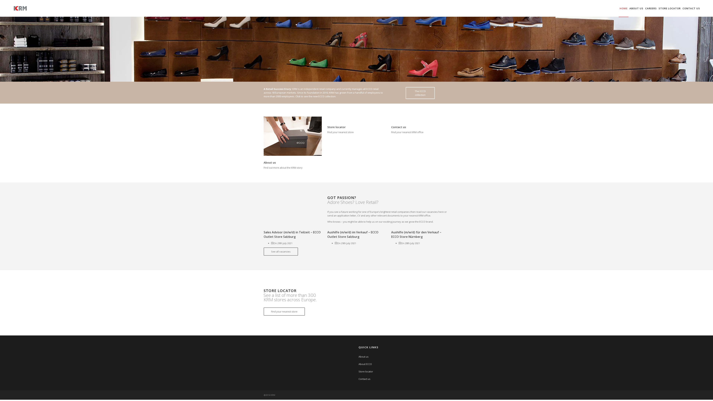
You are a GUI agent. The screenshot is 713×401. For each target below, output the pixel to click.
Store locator (670, 8)
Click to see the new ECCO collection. (315, 96)
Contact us (691, 8)
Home (624, 8)
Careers (651, 8)
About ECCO (365, 364)
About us (636, 8)
